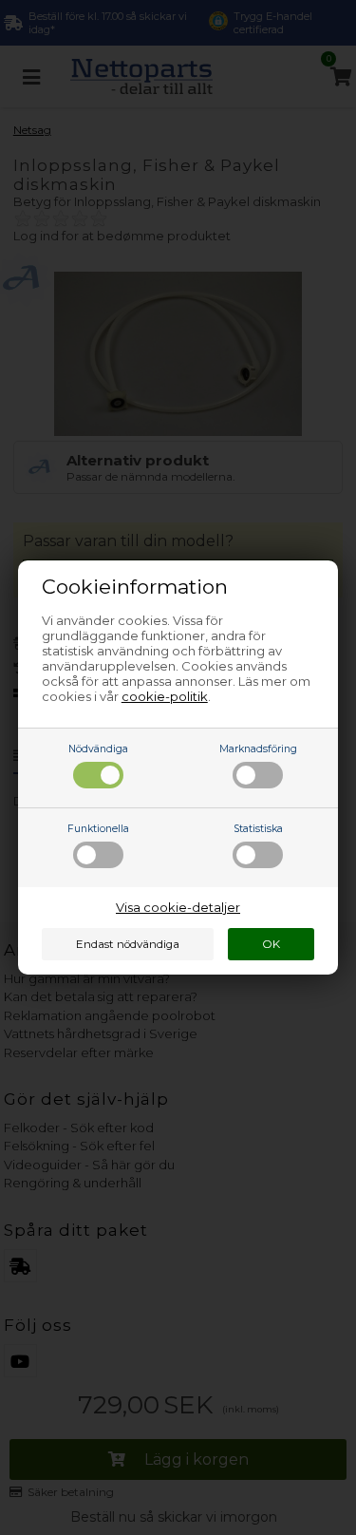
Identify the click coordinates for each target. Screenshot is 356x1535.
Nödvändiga (98, 749)
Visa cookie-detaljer (178, 907)
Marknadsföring (258, 749)
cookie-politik (165, 696)
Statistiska (258, 829)
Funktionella (98, 829)
